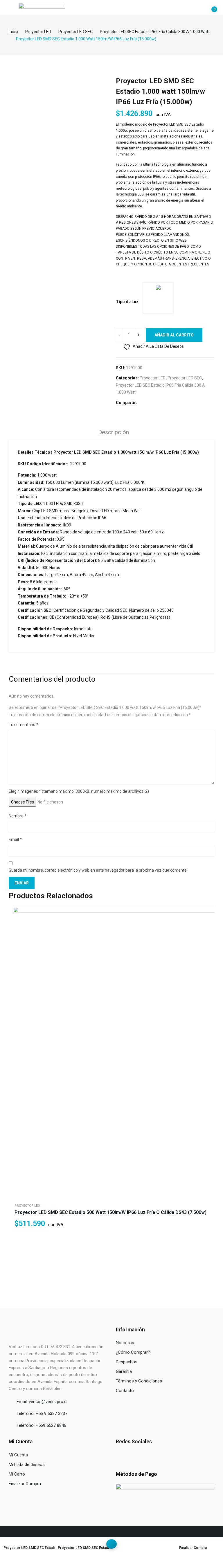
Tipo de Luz (127, 302)
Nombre (17, 816)
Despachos (126, 1361)
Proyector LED (153, 378)
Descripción (113, 432)
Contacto (125, 1390)
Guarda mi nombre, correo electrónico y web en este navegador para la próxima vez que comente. (98, 870)
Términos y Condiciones (139, 1381)
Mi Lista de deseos (27, 1464)
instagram (128, 1455)
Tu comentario (23, 724)
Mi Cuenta (18, 1455)
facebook (119, 1455)
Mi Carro (17, 1474)
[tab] (113, 433)
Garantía (124, 1371)
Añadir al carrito (174, 335)
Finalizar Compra (25, 1483)
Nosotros (125, 1342)
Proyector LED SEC (185, 378)
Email (15, 839)
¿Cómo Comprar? (133, 1352)
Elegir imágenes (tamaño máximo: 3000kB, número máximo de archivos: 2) (79, 791)
